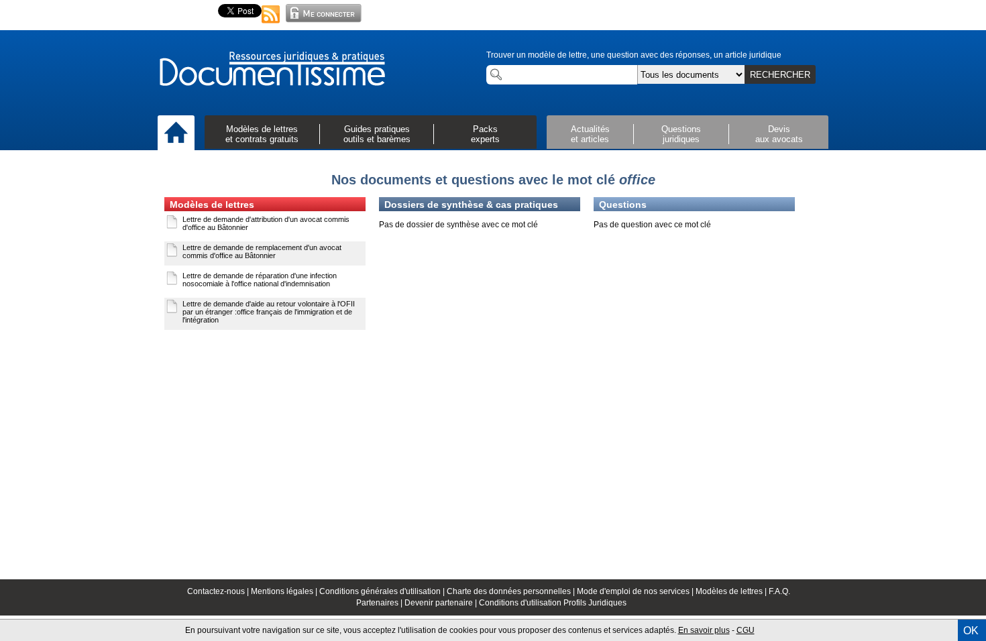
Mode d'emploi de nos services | (636, 591)
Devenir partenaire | (441, 602)
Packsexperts (485, 134)
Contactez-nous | (219, 591)
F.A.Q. (779, 591)
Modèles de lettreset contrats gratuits (261, 134)
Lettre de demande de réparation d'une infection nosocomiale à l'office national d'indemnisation (259, 280)
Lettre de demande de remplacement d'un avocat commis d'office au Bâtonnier (261, 251)
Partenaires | (380, 602)
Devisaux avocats (779, 134)
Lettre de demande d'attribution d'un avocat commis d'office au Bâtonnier (265, 223)
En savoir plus (704, 630)
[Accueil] (176, 133)
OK (971, 630)
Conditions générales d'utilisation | (383, 591)
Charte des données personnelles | (512, 591)
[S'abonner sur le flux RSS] (271, 24)
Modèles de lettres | (732, 591)
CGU (745, 630)
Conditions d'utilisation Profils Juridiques (552, 602)
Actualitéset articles (590, 134)
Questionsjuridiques (681, 134)
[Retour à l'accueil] (272, 69)
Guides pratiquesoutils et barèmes (376, 134)
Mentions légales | (285, 591)
